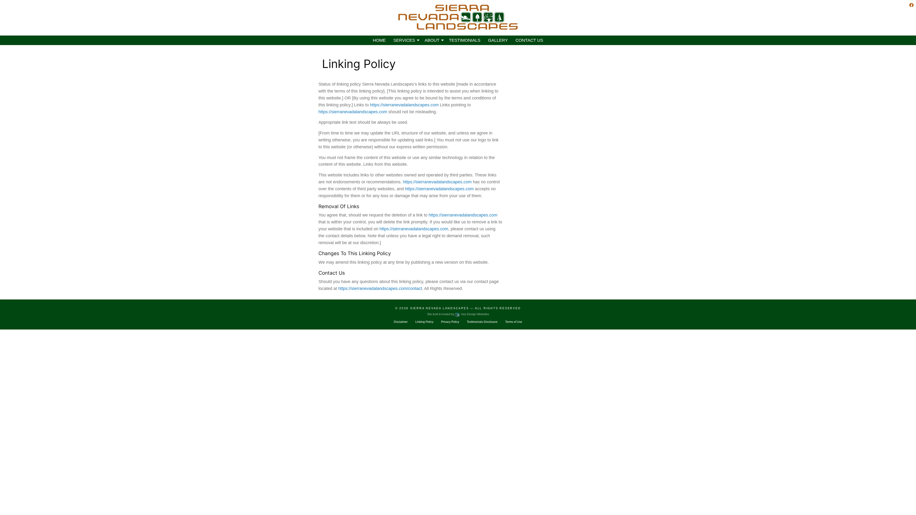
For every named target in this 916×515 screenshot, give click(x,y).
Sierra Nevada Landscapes (439, 308)
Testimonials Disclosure (482, 322)
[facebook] (911, 5)
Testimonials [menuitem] (464, 40)
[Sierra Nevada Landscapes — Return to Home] (458, 17)
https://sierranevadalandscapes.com (404, 105)
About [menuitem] (432, 40)
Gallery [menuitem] (498, 40)
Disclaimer (401, 322)
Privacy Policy (450, 322)
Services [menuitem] (404, 40)
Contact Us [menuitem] (529, 40)
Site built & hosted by (458, 314)
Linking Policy (424, 322)
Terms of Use (513, 322)
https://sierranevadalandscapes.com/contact (380, 288)
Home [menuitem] (379, 40)
